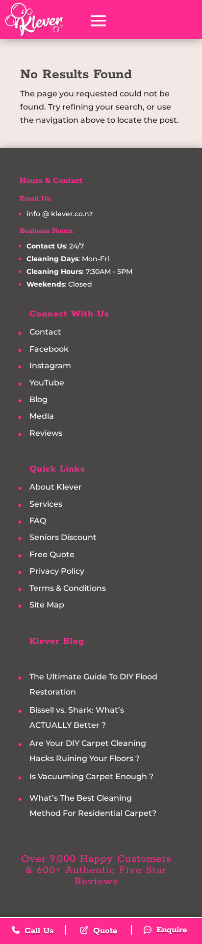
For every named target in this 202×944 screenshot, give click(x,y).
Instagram (50, 366)
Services (45, 504)
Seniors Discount (63, 537)
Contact (45, 332)
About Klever (55, 487)
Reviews (45, 433)
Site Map (46, 605)
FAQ (37, 521)
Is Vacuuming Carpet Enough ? (91, 776)
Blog (38, 399)
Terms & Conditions (67, 588)
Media (41, 416)
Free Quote (52, 554)
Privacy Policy (56, 571)
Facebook (49, 349)
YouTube (46, 382)
